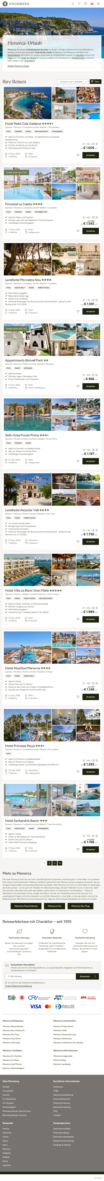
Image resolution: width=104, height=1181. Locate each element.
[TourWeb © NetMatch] (97, 1177)
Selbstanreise (78, 58)
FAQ (55, 1111)
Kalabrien (7, 1153)
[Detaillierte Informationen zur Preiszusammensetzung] (97, 144)
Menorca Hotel (60, 1030)
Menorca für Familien (12, 1056)
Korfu (5, 1145)
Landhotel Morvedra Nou (23, 280)
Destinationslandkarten (63, 1137)
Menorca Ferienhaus (62, 1038)
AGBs (55, 1091)
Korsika (6, 1128)
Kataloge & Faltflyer (62, 1145)
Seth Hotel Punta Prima (22, 435)
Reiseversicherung (61, 1103)
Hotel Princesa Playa (20, 746)
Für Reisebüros (9, 1099)
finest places (43, 288)
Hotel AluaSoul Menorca (22, 668)
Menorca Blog (59, 1060)
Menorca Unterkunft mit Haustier (68, 1042)
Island (5, 1161)
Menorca (7, 1149)
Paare (10, 58)
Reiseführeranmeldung (63, 1141)
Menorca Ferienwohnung (64, 1034)
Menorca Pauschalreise (13, 1026)
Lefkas (5, 1137)
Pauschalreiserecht (61, 1099)
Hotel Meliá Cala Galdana (23, 124)
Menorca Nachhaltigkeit (13, 1068)
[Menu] (98, 3)
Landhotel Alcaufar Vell (22, 510)
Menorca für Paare (11, 1060)
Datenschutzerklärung (63, 1095)
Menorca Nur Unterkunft (14, 1030)
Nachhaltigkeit (41, 131)
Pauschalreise (14, 55)
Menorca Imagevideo (62, 1056)
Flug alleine (29, 61)
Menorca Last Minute (12, 1064)
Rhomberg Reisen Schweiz (15, 1115)
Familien (80, 55)
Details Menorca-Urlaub (18, 66)
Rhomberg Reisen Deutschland (16, 1111)
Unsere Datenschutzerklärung (18, 986)
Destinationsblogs (61, 1133)
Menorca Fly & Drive (12, 1038)
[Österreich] (92, 3)
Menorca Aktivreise (11, 1042)
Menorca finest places (63, 1026)
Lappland (7, 1165)
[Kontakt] (85, 3)
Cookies (57, 1115)
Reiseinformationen (62, 1107)
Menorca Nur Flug (11, 1034)
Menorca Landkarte (62, 1064)
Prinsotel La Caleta (18, 204)
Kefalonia (7, 1133)
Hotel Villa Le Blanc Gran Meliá (27, 590)
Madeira (6, 1157)
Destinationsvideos (61, 1128)
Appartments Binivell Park (24, 360)
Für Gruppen (8, 1103)
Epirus (5, 1141)
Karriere (6, 1095)
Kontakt (6, 1087)
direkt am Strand (28, 58)
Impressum (58, 1087)
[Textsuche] (73, 3)
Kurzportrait (8, 1091)
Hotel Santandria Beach (22, 821)
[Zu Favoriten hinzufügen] (78, 155)
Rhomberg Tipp (41, 212)
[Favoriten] (79, 3)
